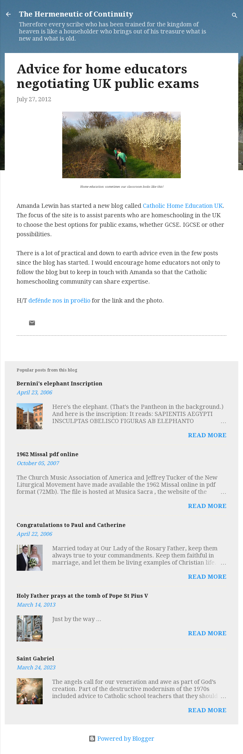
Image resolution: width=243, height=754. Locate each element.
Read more (207, 435)
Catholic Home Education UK (183, 205)
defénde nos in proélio (59, 300)
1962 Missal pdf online (48, 454)
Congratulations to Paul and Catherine (71, 525)
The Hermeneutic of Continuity (76, 14)
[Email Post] (32, 324)
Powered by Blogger (125, 738)
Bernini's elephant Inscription (60, 383)
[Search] (234, 16)
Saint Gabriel (35, 658)
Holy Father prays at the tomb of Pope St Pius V (82, 596)
